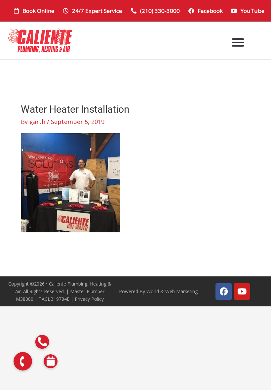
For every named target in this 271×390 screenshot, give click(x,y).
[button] (238, 42)
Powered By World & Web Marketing (158, 291)
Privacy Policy (89, 299)
